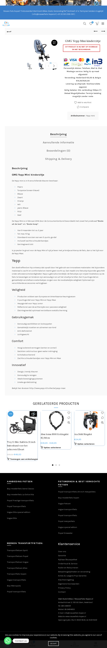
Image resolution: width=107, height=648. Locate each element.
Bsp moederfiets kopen (68, 498)
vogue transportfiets (67, 509)
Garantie (62, 555)
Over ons (62, 551)
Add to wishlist (84, 102)
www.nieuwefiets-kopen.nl (75, 616)
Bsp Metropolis (14, 586)
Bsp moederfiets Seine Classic (21, 488)
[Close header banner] (104, 3)
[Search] (84, 23)
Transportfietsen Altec (17, 568)
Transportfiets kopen (16, 574)
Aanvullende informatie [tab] (58, 142)
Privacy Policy (64, 588)
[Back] (9, 31)
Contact (62, 592)
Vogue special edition (67, 527)
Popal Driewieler (65, 533)
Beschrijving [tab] (58, 134)
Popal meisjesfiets (66, 521)
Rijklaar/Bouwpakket (67, 559)
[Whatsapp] (8, 641)
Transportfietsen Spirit (17, 550)
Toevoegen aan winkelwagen (24, 459)
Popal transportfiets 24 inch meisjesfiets (77, 492)
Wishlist (92, 22)
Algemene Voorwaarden (68, 584)
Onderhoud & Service (67, 563)
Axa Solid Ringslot (83, 434)
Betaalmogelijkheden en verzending (74, 572)
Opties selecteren (52, 447)
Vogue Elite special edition (18, 512)
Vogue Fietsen (64, 503)
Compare (84, 107)
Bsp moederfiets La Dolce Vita (20, 494)
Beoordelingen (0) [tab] (58, 150)
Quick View (35, 422)
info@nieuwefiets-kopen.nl (75, 613)
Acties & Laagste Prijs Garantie (72, 576)
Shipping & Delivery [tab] (58, 159)
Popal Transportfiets (16, 506)
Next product (102, 31)
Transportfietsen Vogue (17, 562)
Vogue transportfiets (16, 580)
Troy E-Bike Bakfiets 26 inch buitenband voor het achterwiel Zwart (21, 446)
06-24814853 (69, 609)
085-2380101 (66, 606)
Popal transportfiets (67, 515)
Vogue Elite (12, 518)
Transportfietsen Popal (17, 556)
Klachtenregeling (66, 580)
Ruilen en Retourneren (68, 567)
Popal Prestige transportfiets (20, 500)
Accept (53, 644)
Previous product (95, 31)
